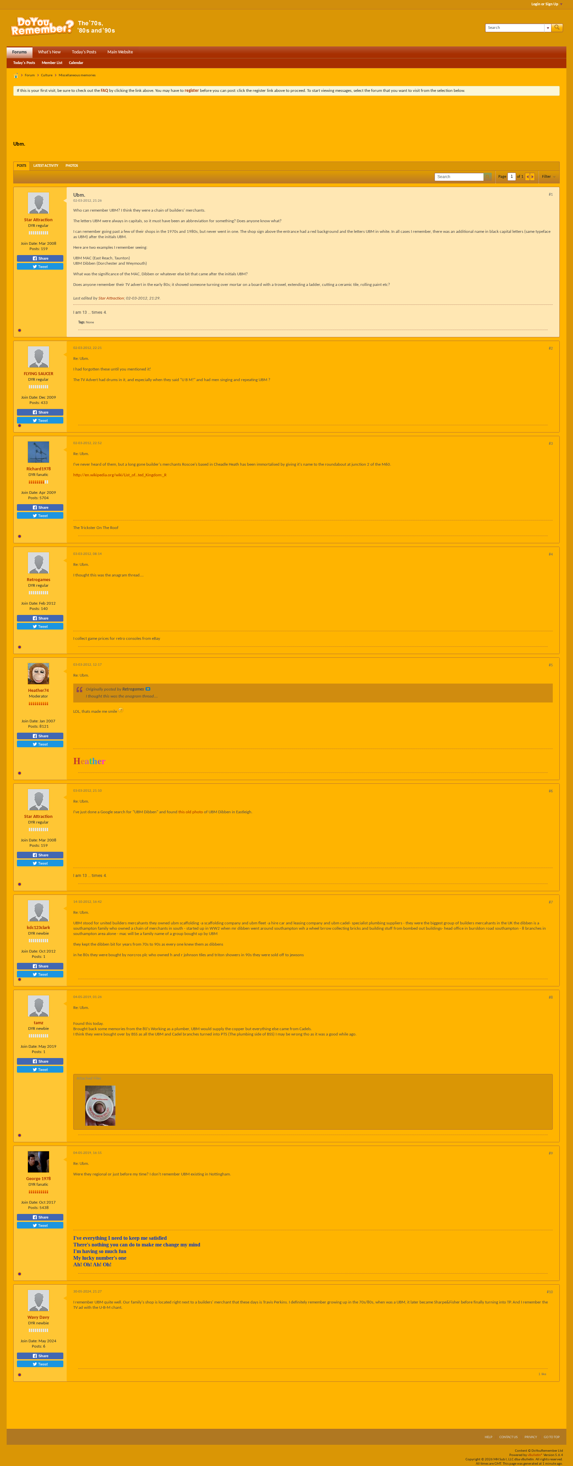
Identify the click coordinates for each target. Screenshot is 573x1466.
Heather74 (38, 690)
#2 (551, 349)
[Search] (557, 28)
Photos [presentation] (72, 166)
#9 (551, 1154)
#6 (551, 791)
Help (488, 1437)
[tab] (21, 166)
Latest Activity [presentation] (45, 166)
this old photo (190, 812)
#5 (551, 665)
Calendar (76, 63)
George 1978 (38, 1178)
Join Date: (29, 243)
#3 (551, 444)
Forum (30, 75)
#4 (551, 555)
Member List (52, 63)
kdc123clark (38, 927)
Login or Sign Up (545, 4)
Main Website (120, 52)
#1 (551, 195)
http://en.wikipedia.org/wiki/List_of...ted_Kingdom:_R (119, 475)
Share (42, 258)
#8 (551, 998)
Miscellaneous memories (77, 75)
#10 (550, 1292)
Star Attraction (38, 220)
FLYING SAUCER (38, 373)
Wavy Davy (38, 1317)
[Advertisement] (286, 119)
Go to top (552, 1437)
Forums (19, 52)
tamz (38, 1023)
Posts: (35, 249)
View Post (148, 689)
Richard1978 (39, 469)
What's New (49, 52)
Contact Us (508, 1437)
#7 (551, 902)
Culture (46, 75)
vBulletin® (535, 1455)
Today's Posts (84, 52)
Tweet (42, 266)
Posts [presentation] (21, 166)
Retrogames (38, 579)
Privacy (531, 1437)
